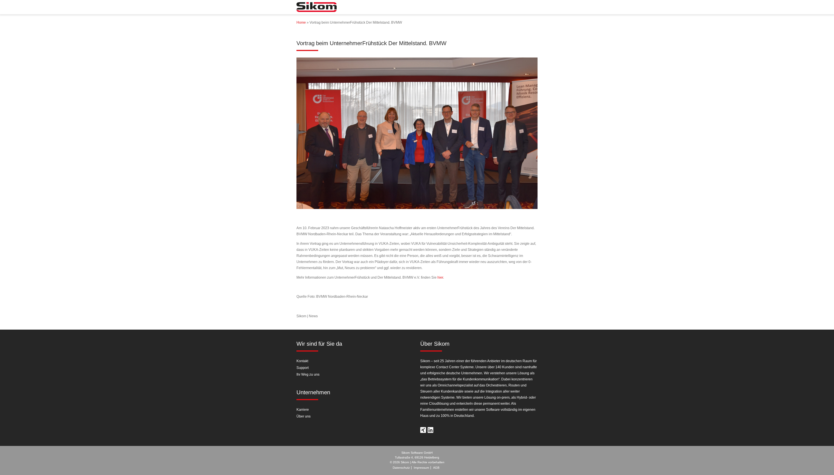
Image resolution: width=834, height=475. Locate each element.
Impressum (421, 467)
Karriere (302, 409)
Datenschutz (401, 467)
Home (301, 22)
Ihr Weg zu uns (307, 374)
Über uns (303, 416)
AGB (436, 467)
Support (302, 368)
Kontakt (302, 361)
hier (440, 277)
